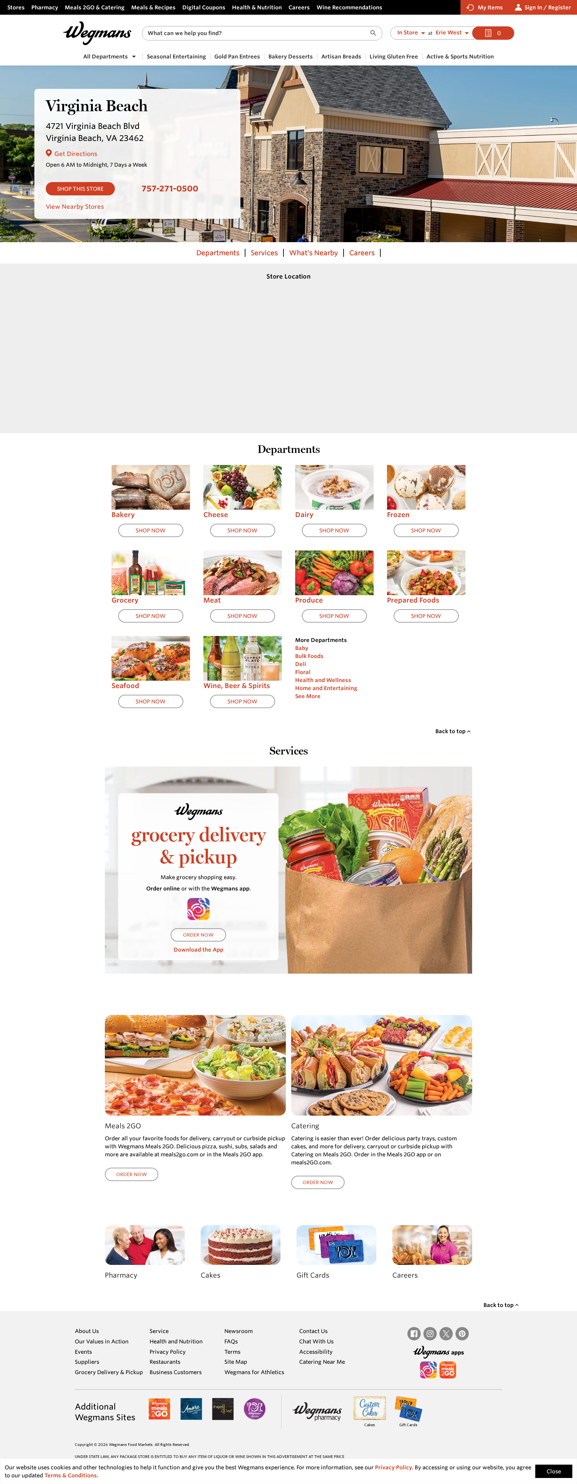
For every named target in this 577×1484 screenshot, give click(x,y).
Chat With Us (316, 1341)
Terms (232, 1351)
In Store (407, 32)
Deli (300, 664)
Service (159, 1331)
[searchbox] (258, 33)
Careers (299, 7)
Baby (301, 648)
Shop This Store (80, 188)
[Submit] (375, 33)
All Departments (105, 56)
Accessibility (316, 1351)
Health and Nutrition (176, 1341)
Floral (303, 672)
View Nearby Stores (75, 206)
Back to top (450, 731)
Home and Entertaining (326, 688)
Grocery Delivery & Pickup (109, 1372)
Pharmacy (44, 7)
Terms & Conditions (70, 1475)
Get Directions (75, 153)
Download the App (198, 949)
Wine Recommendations (349, 7)
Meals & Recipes (153, 7)
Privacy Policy (168, 1351)
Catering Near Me (322, 1361)
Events (83, 1351)
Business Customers (176, 1372)
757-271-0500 (170, 188)
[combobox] (262, 33)
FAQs (231, 1341)
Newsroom (238, 1331)
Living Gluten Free (394, 56)
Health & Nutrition (257, 7)
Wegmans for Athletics (254, 1372)
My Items (490, 7)
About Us (87, 1331)
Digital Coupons (203, 7)
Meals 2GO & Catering (95, 7)
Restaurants (165, 1361)
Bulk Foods (309, 656)
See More (308, 696)
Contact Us (313, 1331)
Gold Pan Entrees (237, 56)
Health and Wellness (323, 680)
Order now (198, 935)
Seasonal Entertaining (176, 56)
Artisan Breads (341, 56)
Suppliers (87, 1361)
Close (554, 1471)
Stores (16, 7)
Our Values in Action (102, 1341)
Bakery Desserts (290, 56)
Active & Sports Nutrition (460, 56)
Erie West (449, 32)
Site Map (235, 1361)
